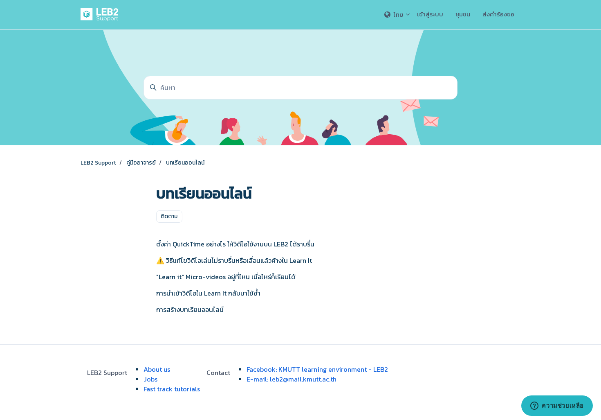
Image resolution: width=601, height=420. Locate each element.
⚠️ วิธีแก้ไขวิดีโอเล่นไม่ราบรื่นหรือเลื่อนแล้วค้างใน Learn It (234, 260)
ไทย (398, 14)
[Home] (101, 14)
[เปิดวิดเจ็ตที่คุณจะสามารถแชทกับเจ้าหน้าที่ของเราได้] (557, 405)
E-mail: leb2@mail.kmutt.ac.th (291, 379)
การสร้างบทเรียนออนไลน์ (190, 309)
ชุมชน (462, 14)
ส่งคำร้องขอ (498, 14)
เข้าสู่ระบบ (430, 14)
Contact (218, 372)
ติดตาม (169, 216)
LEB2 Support (98, 162)
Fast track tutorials (172, 389)
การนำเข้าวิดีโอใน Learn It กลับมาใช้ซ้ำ (208, 293)
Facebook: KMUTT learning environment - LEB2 (317, 369)
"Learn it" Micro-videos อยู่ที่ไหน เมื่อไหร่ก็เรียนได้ (226, 277)
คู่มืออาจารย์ (141, 162)
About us (157, 369)
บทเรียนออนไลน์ (185, 162)
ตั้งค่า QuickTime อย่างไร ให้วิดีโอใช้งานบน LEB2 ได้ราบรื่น (235, 244)
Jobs (150, 379)
